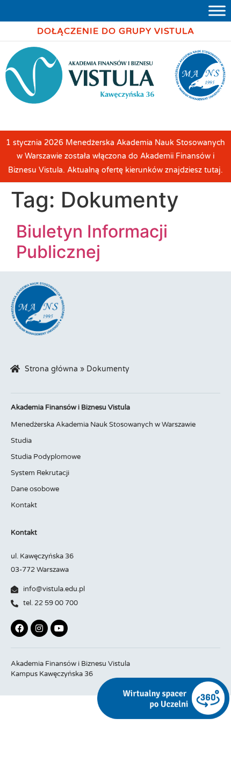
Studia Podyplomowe (46, 457)
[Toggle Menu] (217, 10)
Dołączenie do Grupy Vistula (115, 31)
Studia (21, 440)
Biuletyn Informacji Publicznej (92, 241)
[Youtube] (59, 628)
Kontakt (24, 505)
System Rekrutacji (40, 473)
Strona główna (51, 369)
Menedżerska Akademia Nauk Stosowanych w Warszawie (103, 424)
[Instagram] (39, 628)
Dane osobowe (35, 489)
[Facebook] (19, 628)
